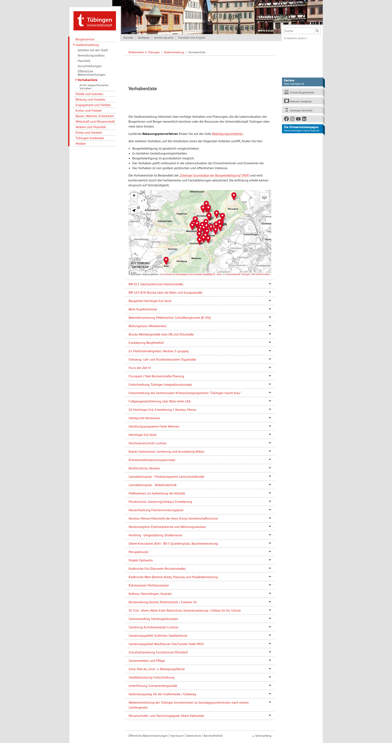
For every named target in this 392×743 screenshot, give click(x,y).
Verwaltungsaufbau (91, 55)
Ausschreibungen (90, 66)
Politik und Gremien (89, 94)
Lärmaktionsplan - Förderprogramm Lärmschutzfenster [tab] (166, 476)
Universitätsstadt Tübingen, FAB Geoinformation (247, 274)
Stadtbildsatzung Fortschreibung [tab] (151, 677)
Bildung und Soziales (90, 99)
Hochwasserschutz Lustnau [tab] (148, 443)
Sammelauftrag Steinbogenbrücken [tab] (153, 619)
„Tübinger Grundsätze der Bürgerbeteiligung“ (210, 175)
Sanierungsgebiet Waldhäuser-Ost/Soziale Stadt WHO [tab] (166, 644)
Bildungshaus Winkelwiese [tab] (147, 326)
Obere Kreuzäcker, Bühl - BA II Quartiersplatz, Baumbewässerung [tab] (173, 543)
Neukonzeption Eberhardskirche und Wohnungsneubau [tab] (167, 527)
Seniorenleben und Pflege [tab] (147, 661)
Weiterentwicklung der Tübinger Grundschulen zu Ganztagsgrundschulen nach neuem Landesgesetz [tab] (189, 704)
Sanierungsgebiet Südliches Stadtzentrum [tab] (158, 635)
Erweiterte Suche (295, 38)
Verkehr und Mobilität (91, 127)
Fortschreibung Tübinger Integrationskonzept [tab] (160, 384)
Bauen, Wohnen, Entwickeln (95, 116)
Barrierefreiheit (213, 735)
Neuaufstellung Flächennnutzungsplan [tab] (156, 510)
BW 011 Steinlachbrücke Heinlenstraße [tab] (156, 284)
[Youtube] (298, 119)
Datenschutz (193, 735)
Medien (81, 143)
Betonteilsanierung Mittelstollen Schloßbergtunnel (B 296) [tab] (170, 317)
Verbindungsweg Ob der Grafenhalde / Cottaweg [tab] (162, 694)
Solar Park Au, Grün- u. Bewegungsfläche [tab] (157, 669)
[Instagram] (292, 119)
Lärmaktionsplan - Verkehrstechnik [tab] (153, 485)
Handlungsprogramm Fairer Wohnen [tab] (154, 426)
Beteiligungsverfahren (227, 134)
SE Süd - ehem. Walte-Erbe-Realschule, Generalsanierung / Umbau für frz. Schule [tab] (185, 610)
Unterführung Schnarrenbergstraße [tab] (153, 686)
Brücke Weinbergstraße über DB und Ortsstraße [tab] (161, 334)
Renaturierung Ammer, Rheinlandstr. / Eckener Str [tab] (163, 602)
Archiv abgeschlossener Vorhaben (94, 86)
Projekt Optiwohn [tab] (141, 560)
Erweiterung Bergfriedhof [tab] (146, 343)
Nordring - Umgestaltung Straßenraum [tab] (155, 535)
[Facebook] (286, 119)
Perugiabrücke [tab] (138, 552)
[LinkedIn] (304, 119)
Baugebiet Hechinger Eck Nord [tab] (150, 301)
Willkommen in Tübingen (144, 52)
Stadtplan (144, 37)
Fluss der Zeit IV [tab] (140, 368)
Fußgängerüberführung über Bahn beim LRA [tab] (159, 401)
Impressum (177, 735)
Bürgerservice (85, 39)
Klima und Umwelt (89, 132)
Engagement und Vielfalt (93, 105)
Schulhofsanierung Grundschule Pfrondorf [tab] (158, 652)
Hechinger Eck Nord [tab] (142, 435)
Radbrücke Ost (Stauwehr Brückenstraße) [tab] (157, 568)
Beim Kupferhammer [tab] (143, 309)
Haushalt (84, 61)
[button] (192, 226)
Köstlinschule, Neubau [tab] (144, 468)
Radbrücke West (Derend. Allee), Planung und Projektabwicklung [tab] (173, 577)
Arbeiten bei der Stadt (93, 50)
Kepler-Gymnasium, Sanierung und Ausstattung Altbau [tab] (166, 451)
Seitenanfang (263, 735)
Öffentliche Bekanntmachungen (92, 73)
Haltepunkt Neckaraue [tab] (144, 418)
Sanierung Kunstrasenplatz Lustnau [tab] (153, 627)
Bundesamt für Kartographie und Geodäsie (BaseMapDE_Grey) (191, 274)
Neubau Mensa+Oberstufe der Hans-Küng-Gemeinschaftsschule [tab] (173, 518)
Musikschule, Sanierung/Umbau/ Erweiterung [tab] (160, 502)
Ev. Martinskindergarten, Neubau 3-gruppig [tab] (159, 351)
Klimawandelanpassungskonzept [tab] (152, 460)
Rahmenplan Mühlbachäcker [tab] (149, 585)
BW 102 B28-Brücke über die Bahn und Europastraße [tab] (165, 292)
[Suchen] (317, 31)
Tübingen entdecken (90, 138)
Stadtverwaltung (87, 45)
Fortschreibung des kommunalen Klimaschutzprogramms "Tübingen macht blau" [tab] (185, 393)
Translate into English (191, 37)
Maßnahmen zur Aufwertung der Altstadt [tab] (157, 493)
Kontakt (128, 37)
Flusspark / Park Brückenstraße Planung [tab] (156, 376)
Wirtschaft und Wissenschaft (95, 121)
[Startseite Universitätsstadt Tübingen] (95, 20)
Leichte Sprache (163, 37)
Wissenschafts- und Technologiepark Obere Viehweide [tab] (166, 716)
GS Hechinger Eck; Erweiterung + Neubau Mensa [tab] (162, 410)
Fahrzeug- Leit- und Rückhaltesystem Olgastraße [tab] (162, 359)
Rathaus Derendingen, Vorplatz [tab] (150, 594)
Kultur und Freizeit (88, 110)
